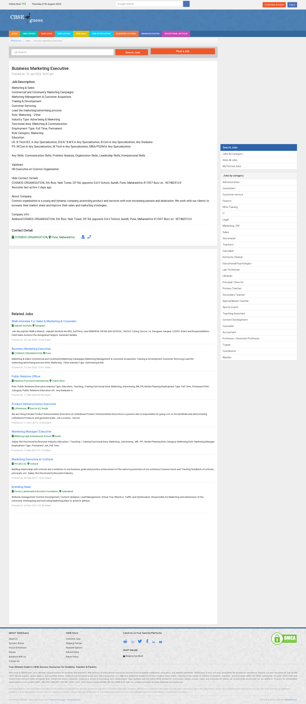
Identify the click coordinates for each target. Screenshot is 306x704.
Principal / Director (233, 282)
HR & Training (230, 207)
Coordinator (229, 351)
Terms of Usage (57, 700)
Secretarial (229, 238)
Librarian (227, 275)
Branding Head (21, 487)
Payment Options (74, 648)
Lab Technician (231, 269)
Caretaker (228, 251)
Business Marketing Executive (31, 348)
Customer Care (73, 639)
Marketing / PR (231, 225)
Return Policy (72, 657)
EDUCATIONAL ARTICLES (176, 34)
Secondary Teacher (234, 294)
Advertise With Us (17, 657)
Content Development (235, 319)
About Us (13, 639)
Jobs (27, 41)
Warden (227, 357)
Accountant (229, 332)
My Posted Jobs (232, 166)
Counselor (228, 326)
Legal (226, 219)
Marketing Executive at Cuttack (32, 459)
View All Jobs (230, 160)
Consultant (229, 188)
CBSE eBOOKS (63, 34)
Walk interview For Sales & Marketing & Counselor (44, 321)
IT (224, 213)
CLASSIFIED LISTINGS (126, 34)
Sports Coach (230, 307)
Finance (227, 200)
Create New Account (274, 5)
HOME (14, 34)
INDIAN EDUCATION (150, 34)
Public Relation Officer (26, 376)
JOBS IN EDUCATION (101, 34)
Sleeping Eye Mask (134, 656)
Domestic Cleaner (233, 257)
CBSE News (81, 34)
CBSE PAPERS (29, 34)
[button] (127, 642)
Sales (226, 232)
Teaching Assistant (234, 313)
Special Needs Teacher (236, 301)
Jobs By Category (233, 153)
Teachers (228, 244)
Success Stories (16, 643)
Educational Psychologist (237, 263)
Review (12, 652)
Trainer (227, 344)
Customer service (233, 194)
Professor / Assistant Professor (241, 338)
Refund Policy (72, 652)
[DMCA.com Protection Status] (284, 638)
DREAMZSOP (291, 700)
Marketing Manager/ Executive (31, 431)
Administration (231, 182)
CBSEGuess (16, 41)
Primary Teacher (232, 288)
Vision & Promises (18, 648)
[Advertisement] (62, 276)
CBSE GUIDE (46, 34)
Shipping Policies (74, 643)
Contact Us (14, 661)
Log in (292, 5)
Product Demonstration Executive (34, 404)
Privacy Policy (73, 700)
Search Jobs (132, 52)
